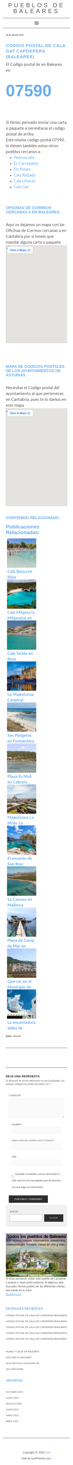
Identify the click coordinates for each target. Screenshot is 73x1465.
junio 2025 (12, 1398)
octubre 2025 (14, 1392)
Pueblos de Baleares (36, 8)
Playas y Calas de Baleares (22, 1351)
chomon (17, 1036)
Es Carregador (26, 163)
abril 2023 (12, 1421)
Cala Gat (21, 187)
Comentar (15, 1095)
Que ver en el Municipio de (22, 1363)
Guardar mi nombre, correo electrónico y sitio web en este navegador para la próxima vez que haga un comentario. (36, 1181)
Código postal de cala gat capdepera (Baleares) (36, 1315)
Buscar (14, 1212)
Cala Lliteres (24, 181)
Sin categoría (14, 1369)
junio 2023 (12, 1409)
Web (14, 1157)
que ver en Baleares (19, 1357)
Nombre (17, 1124)
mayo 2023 (12, 1415)
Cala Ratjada (24, 175)
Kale (47, 1452)
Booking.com (13, 1294)
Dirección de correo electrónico (33, 1140)
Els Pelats (22, 169)
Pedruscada (24, 158)
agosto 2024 (14, 1404)
